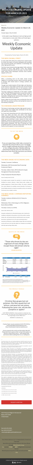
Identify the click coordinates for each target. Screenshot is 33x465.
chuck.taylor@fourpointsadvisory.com (11, 432)
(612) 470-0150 (7, 428)
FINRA (11, 447)
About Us (3, 25)
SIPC (16, 447)
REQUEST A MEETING (16, 402)
